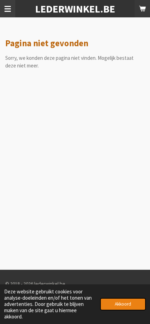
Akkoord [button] (123, 304)
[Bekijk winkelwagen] (142, 8)
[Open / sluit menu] (7, 8)
